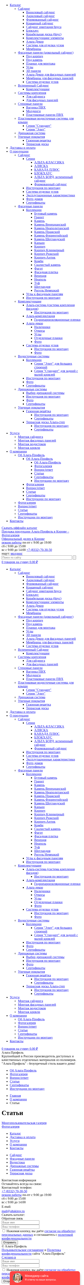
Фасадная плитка (46, 272)
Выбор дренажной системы (45, 393)
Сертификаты (35, 202)
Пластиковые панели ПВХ (44, 114)
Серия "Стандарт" (38, 125)
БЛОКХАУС (43, 173)
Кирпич (39, 246)
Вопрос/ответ (43, 469)
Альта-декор (34, 323)
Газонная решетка (38, 140)
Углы (29, 67)
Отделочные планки (48, 338)
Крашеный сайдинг (39, 23)
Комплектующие (38, 89)
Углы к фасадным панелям (44, 294)
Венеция (40, 275)
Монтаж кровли (29, 447)
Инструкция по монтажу (43, 188)
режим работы (12, 542)
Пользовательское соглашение (23, 1250)
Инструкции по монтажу (51, 480)
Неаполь (40, 279)
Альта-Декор (35, 41)
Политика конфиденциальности (31, 1251)
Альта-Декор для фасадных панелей (51, 74)
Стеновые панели (30, 104)
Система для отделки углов (45, 45)
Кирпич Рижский (46, 254)
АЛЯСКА (41, 166)
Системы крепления (32, 93)
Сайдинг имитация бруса (43, 27)
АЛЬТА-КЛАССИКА (49, 162)
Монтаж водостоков (32, 444)
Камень (39, 221)
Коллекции (34, 210)
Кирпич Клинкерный (49, 250)
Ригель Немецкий (46, 290)
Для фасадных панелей (42, 100)
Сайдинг (24, 8)
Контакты (16, 521)
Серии (30, 158)
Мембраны (33, 49)
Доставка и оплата (22, 147)
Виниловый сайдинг (40, 12)
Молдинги (33, 111)
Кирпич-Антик (44, 257)
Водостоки (17, 1162)
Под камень (34, 60)
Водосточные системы (33, 356)
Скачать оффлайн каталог (19, 528)
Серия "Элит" (35, 129)
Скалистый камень (47, 265)
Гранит (39, 217)
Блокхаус (32, 30)
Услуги (15, 433)
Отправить (9, 1242)
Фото (38, 341)
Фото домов (34, 199)
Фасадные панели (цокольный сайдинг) (45, 52)
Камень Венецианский (50, 224)
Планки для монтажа (40, 63)
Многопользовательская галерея (24, 1123)
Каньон (39, 243)
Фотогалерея (43, 466)
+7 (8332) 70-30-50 (39, 550)
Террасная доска (37, 144)
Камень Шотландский (49, 239)
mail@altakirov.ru (13, 1211)
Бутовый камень (45, 213)
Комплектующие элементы (45, 38)
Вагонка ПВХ (36, 107)
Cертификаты (43, 477)
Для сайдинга (35, 96)
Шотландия (42, 286)
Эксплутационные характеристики (50, 195)
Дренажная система (31, 133)
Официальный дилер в (23, 539)
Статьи (39, 473)
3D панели (33, 71)
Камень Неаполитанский (51, 228)
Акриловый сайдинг (40, 16)
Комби (38, 261)
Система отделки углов (42, 82)
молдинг (17, 553)
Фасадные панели (30, 206)
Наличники (42, 327)
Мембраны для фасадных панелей (49, 78)
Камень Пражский (47, 232)
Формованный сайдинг (42, 19)
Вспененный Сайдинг (33, 85)
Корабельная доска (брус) (43, 34)
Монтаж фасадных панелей (37, 440)
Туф (37, 283)
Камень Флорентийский (51, 235)
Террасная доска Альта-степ (45, 422)
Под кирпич (34, 56)
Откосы (39, 330)
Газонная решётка (38, 411)
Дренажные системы (32, 389)
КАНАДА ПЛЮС (47, 169)
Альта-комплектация (40, 316)
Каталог (15, 5)
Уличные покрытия (31, 136)
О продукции (19, 151)
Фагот (38, 268)
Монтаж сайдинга (30, 436)
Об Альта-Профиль (31, 455)
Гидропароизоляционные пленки (57, 319)
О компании (18, 451)
